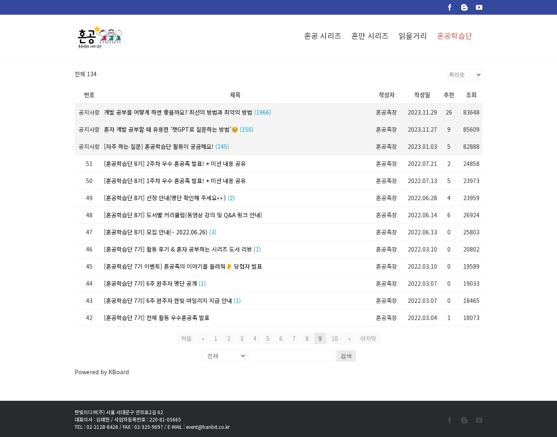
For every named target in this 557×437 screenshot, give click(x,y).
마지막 (368, 338)
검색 (346, 356)
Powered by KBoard (102, 372)
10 (335, 338)
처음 (186, 338)
